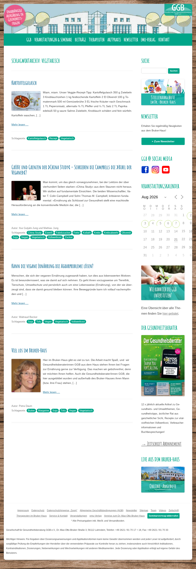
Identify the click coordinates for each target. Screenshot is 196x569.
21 (176, 239)
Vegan (24, 237)
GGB (28, 39)
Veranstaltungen (78, 515)
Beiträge (80, 39)
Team (153, 510)
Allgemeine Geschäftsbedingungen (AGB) (101, 510)
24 (145, 247)
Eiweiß (48, 232)
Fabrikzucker (63, 232)
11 (152, 231)
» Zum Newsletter (163, 141)
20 (168, 239)
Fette (76, 232)
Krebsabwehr (111, 232)
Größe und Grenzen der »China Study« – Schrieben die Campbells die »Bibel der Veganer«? (71, 170)
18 (152, 239)
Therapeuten (97, 39)
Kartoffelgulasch (24, 82)
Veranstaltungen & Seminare (53, 39)
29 (160, 215)
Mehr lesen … (20, 124)
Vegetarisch (67, 138)
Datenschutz (37, 510)
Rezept (53, 138)
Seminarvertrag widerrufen (163, 515)
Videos (162, 510)
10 (145, 231)
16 (190, 231)
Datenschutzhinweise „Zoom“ (62, 510)
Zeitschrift (174, 510)
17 (145, 239)
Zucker (69, 237)
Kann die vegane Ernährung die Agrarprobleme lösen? (52, 266)
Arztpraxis (114, 39)
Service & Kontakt (58, 515)
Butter (31, 410)
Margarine (43, 410)
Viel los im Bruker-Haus (29, 350)
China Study (35, 232)
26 (160, 247)
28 (152, 215)
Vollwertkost (54, 237)
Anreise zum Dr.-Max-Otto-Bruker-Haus (124, 515)
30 (190, 247)
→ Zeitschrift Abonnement (161, 443)
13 (168, 231)
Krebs (97, 232)
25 (152, 247)
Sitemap (144, 510)
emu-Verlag (148, 39)
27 (168, 247)
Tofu (38, 321)
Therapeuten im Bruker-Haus (31, 515)
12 (160, 231)
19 (160, 239)
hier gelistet (170, 313)
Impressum (23, 510)
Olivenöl (126, 232)
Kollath (87, 232)
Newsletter (131, 39)
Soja (15, 237)
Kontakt (164, 39)
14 (176, 231)
